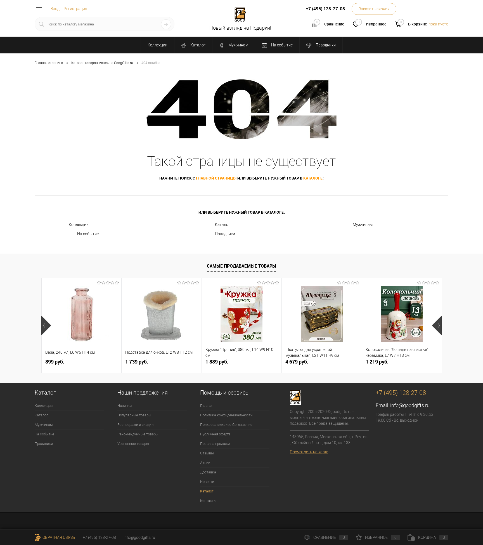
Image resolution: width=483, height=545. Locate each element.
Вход (55, 8)
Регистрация (75, 8)
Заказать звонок (374, 9)
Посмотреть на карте (309, 452)
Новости (207, 482)
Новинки (124, 406)
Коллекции (157, 45)
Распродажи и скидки (135, 425)
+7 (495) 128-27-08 (99, 537)
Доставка (208, 472)
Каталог (197, 45)
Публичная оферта (215, 434)
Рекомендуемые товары (137, 434)
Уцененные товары (133, 444)
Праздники (325, 45)
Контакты (208, 501)
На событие (281, 45)
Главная (206, 406)
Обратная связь (58, 537)
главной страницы (216, 178)
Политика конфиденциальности (226, 415)
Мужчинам (238, 45)
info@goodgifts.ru (410, 405)
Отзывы (207, 453)
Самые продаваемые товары (241, 266)
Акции (205, 463)
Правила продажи (215, 444)
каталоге (313, 178)
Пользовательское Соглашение (226, 425)
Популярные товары (134, 415)
